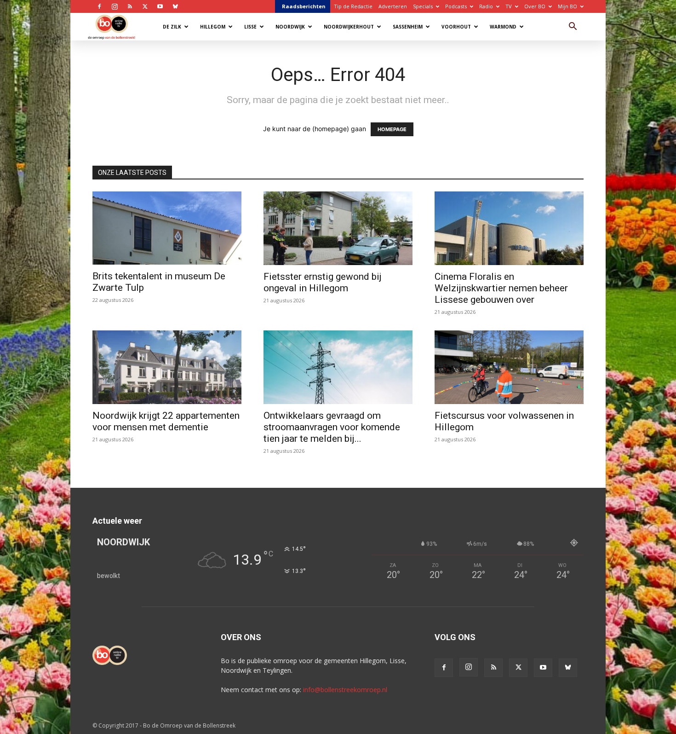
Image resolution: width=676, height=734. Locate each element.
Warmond (503, 26)
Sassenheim (408, 26)
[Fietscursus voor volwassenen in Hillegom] (509, 367)
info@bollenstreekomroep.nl (345, 689)
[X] (145, 6)
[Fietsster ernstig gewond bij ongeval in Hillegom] (338, 228)
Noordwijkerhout (349, 26)
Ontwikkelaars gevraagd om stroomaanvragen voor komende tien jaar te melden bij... (332, 427)
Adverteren (392, 6)
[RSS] (130, 6)
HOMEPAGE (392, 129)
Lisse (250, 26)
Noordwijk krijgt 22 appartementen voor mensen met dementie (166, 421)
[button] (572, 27)
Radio (486, 6)
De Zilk (172, 26)
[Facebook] (99, 6)
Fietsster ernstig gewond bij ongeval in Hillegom (323, 282)
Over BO (534, 6)
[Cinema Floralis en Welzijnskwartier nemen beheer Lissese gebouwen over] (509, 228)
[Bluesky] (175, 6)
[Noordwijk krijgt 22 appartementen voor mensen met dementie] (166, 367)
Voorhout (456, 26)
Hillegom (212, 26)
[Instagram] (114, 6)
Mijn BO (567, 6)
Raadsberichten (304, 6)
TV (508, 6)
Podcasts (456, 6)
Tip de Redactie (353, 6)
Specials (423, 6)
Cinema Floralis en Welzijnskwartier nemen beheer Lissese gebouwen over (501, 288)
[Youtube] (160, 6)
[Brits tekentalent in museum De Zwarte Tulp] (166, 228)
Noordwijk (290, 26)
